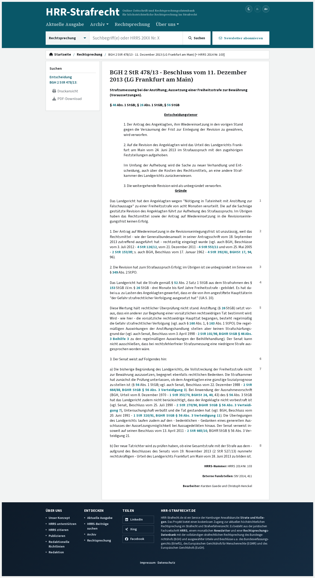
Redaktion (56, 552)
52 (176, 282)
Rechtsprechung (132, 24)
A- (257, 9)
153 (112, 287)
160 (192, 323)
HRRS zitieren (58, 529)
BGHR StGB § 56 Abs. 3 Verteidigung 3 (154, 389)
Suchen (56, 68)
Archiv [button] (97, 24)
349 (115, 272)
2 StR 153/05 (122, 252)
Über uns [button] (165, 24)
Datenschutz (166, 562)
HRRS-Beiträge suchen (98, 526)
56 (169, 105)
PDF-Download (69, 98)
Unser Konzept (59, 517)
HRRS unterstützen (62, 523)
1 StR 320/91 (144, 415)
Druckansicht (67, 91)
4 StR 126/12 (147, 247)
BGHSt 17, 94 (240, 252)
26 (141, 105)
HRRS (183, 530)
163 (212, 323)
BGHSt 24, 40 (202, 394)
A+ (265, 9)
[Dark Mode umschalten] (249, 9)
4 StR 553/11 (208, 247)
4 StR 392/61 (218, 252)
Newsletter (222, 530)
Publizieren (57, 535)
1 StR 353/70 (179, 394)
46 (114, 105)
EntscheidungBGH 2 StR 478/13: (63, 80)
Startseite (62, 55)
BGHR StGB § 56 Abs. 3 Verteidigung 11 (188, 415)
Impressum (147, 562)
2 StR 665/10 (197, 430)
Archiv (91, 534)
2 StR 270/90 (186, 405)
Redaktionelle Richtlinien (59, 544)
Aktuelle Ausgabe (65, 24)
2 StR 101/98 (207, 333)
